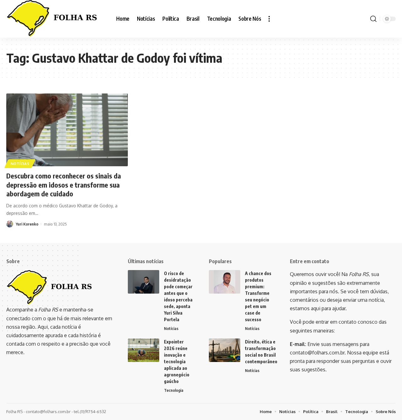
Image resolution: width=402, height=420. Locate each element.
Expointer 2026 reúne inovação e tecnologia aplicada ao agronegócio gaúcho (176, 361)
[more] (269, 19)
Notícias (20, 163)
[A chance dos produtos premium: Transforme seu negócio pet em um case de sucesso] (224, 282)
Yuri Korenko (27, 223)
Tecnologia (173, 390)
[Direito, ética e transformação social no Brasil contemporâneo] (224, 350)
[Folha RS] (56, 19)
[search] (373, 19)
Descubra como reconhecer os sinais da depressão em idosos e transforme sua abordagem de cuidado (63, 184)
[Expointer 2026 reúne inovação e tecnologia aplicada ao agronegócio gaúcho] (143, 350)
